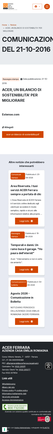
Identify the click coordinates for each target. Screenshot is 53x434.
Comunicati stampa (16, 176)
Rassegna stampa (11, 79)
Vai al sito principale (10, 397)
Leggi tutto (28, 221)
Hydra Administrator (22, 428)
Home (4, 25)
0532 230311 (20, 366)
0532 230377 (24, 370)
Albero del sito (8, 387)
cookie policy (22, 390)
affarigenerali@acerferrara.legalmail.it (22, 363)
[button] (37, 6)
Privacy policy (8, 390)
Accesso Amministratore (12, 400)
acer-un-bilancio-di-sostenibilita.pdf (22, 134)
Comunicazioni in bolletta (18, 283)
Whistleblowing (8, 384)
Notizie (13, 25)
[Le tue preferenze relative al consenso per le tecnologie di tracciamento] (4, 429)
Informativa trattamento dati (14, 393)
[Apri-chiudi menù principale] (47, 6)
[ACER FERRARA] (10, 6)
